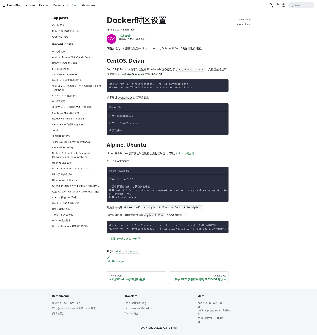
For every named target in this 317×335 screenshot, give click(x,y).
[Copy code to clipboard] (224, 83)
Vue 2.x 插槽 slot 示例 (64, 197)
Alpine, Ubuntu (244, 24)
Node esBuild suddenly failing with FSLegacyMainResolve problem (71, 155)
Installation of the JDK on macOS (70, 168)
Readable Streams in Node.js (68, 118)
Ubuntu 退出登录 (61, 220)
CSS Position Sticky (62, 147)
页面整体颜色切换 (61, 135)
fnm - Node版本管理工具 (65, 30)
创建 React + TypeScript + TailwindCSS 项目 (75, 191)
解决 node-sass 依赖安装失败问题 (70, 226)
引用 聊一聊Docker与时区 (125, 238)
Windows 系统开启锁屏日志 (67, 80)
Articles (30, 5)
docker (120, 251)
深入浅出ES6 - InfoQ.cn (66, 303)
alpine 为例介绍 (184, 153)
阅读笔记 (57, 313)
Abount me (88, 5)
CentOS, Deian (244, 19)
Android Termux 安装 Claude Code (71, 57)
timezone (133, 251)
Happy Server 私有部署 (64, 62)
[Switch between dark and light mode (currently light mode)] (283, 5)
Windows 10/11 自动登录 (65, 203)
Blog (74, 5)
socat (55, 130)
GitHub (274, 4)
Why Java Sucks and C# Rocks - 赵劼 (74, 308)
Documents (60, 5)
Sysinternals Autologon (65, 74)
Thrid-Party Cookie (62, 214)
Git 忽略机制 (58, 51)
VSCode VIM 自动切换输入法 (67, 124)
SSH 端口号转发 (60, 68)
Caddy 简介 (58, 25)
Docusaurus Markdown (139, 308)
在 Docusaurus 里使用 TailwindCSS (71, 141)
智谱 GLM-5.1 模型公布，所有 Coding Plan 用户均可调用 (76, 87)
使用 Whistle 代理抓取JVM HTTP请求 (71, 107)
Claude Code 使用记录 (64, 95)
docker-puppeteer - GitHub (214, 310)
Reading (44, 5)
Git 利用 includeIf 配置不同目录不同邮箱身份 (76, 185)
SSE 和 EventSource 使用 (65, 112)
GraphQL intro (60, 36)
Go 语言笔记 (58, 101)
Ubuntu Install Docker (64, 180)
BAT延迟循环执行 (61, 208)
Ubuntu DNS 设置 (62, 162)
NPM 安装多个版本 (62, 174)
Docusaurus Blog (135, 303)
